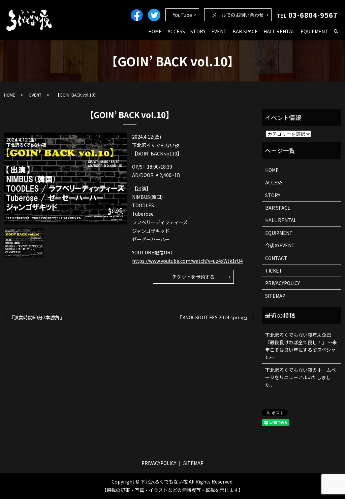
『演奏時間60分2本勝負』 (36, 317)
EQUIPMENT (314, 31)
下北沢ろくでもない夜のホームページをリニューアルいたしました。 (300, 377)
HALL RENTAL (279, 31)
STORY (198, 31)
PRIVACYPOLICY (282, 283)
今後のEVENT (280, 245)
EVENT (219, 31)
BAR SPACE (245, 31)
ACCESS (176, 31)
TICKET (273, 270)
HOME (155, 31)
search (336, 32)
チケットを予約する (193, 276)
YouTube (182, 14)
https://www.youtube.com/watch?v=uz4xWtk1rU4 (187, 260)
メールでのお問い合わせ (238, 14)
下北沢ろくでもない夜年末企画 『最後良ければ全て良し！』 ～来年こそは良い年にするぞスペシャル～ (301, 346)
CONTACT (276, 258)
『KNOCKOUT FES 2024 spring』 (214, 317)
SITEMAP (275, 295)
